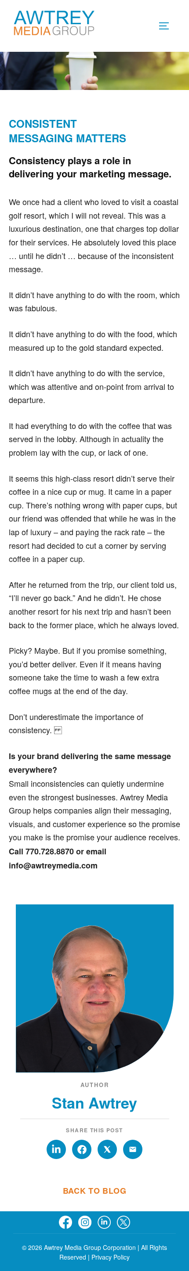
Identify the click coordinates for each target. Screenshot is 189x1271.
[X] (123, 1222)
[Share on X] (107, 1149)
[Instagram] (84, 1222)
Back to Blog (95, 1190)
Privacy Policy (110, 1257)
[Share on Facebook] (81, 1149)
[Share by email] (132, 1149)
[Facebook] (65, 1222)
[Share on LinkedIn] (56, 1149)
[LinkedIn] (104, 1222)
